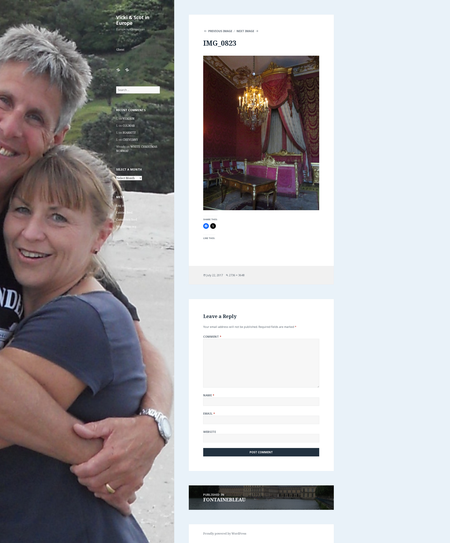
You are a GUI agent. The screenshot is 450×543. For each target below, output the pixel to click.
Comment (212, 337)
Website (209, 432)
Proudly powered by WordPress (224, 533)
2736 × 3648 (237, 275)
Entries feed (124, 212)
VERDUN (128, 118)
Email (209, 414)
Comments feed (126, 219)
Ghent (120, 49)
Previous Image (220, 31)
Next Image (245, 31)
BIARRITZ (129, 133)
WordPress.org (126, 226)
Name (208, 395)
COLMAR (129, 125)
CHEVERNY (130, 140)
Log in (120, 205)
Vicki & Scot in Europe (132, 20)
